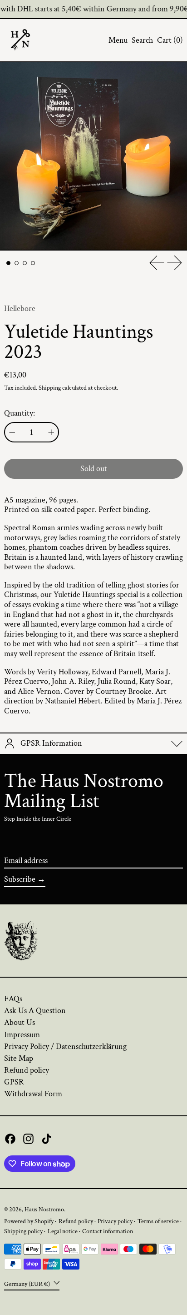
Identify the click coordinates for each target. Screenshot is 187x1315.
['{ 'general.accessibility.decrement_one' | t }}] (12, 432)
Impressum (22, 1034)
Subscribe (19, 879)
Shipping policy (23, 1231)
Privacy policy (115, 1221)
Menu (118, 40)
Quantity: (19, 413)
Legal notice (63, 1231)
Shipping (50, 387)
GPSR (14, 1082)
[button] (142, 40)
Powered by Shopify (29, 1221)
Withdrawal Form (33, 1094)
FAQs (13, 999)
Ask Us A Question (35, 1010)
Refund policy (26, 1070)
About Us (19, 1022)
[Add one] (51, 432)
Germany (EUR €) (27, 1284)
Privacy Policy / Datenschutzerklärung (65, 1046)
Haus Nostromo (44, 1209)
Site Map (18, 1058)
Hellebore (19, 308)
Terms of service (158, 1221)
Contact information (107, 1231)
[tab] (8, 263)
